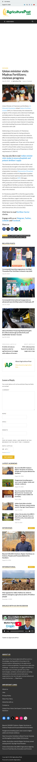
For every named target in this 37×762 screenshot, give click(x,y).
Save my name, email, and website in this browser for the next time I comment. (17, 441)
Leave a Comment (27, 81)
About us (5, 689)
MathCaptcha (8, 452)
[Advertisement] (18, 45)
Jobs (3, 692)
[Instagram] (21, 718)
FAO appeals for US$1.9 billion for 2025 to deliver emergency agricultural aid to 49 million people (18, 595)
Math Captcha (7, 446)
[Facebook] (4, 718)
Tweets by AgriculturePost (10, 637)
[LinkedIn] (8, 718)
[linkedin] (25, 5)
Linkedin (5, 220)
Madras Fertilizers (24, 235)
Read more (18, 678)
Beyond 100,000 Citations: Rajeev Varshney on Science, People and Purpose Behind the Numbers (25, 470)
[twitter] (27, 5)
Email (4, 422)
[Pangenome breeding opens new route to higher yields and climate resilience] (7, 480)
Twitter (28, 218)
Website (5, 430)
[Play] (4, 631)
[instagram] (32, 5)
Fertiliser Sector (23, 212)
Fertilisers (5, 68)
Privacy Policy (6, 695)
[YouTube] (16, 718)
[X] (12, 718)
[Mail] (25, 718)
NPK (19, 178)
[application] (18, 624)
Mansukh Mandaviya (9, 237)
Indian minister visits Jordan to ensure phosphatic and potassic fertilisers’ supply (17, 158)
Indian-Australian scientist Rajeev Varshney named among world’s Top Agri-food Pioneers (25, 505)
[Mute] (29, 631)
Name (4, 413)
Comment (6, 390)
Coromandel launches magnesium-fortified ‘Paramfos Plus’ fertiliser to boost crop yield (17, 270)
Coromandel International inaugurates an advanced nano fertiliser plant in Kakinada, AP (18, 301)
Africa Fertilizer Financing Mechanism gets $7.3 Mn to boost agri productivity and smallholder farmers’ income (17, 332)
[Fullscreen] (32, 631)
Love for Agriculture (14, 759)
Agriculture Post (17, 81)
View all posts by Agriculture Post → (23, 366)
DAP (9, 235)
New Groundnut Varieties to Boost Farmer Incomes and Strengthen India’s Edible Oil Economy (24, 493)
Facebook (16, 220)
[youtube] (34, 5)
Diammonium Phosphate (25, 171)
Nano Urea (19, 237)
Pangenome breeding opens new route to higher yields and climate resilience (24, 482)
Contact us (5, 705)
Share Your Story (7, 699)
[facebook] (29, 5)
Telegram (20, 218)
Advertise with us (7, 702)
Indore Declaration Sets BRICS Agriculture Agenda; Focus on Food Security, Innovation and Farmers (24, 516)
